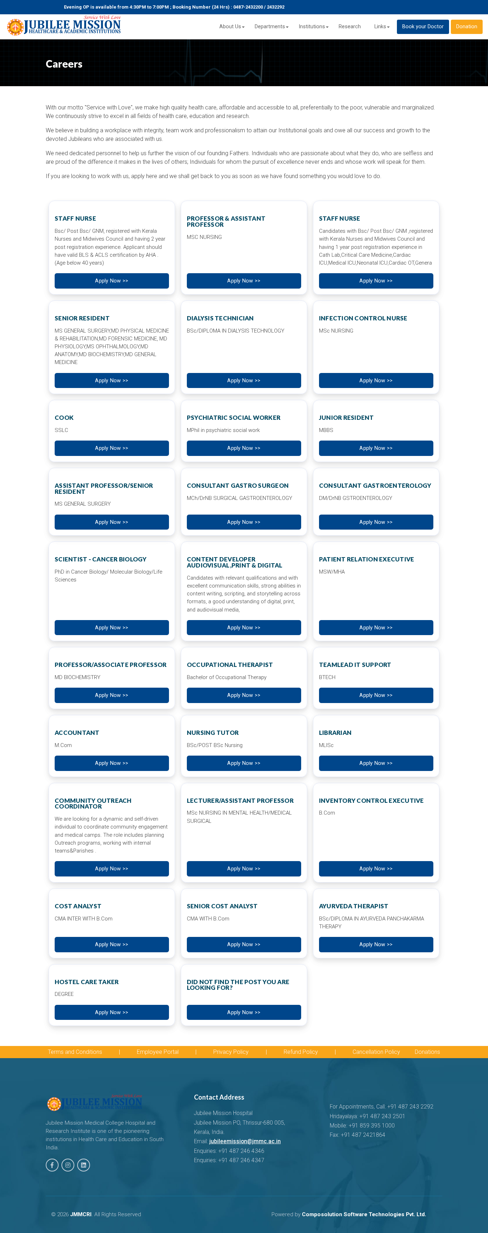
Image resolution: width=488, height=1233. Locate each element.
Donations (427, 1051)
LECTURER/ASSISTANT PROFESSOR (240, 800)
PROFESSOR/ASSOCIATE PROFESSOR (110, 664)
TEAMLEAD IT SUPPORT (355, 664)
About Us (230, 27)
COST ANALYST (78, 906)
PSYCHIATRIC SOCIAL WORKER (233, 417)
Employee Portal (158, 1051)
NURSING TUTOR (213, 732)
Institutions (312, 27)
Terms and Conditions (75, 1051)
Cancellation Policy (376, 1051)
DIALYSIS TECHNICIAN (220, 318)
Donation (466, 27)
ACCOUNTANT (77, 732)
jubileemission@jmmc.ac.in (245, 1141)
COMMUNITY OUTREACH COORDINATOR (93, 803)
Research (350, 27)
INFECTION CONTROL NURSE (363, 318)
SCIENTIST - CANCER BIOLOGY (101, 559)
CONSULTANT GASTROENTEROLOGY (375, 485)
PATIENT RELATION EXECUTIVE (366, 559)
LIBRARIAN (335, 732)
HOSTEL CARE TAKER (87, 982)
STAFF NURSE (75, 218)
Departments (270, 27)
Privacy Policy (231, 1051)
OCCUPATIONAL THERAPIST (230, 664)
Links (380, 27)
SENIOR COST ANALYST (222, 906)
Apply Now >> (111, 280)
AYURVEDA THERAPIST (354, 906)
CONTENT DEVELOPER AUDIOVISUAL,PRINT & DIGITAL (235, 562)
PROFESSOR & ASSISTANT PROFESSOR (226, 221)
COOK (64, 417)
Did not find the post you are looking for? (238, 985)
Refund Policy (301, 1051)
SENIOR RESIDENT (82, 318)
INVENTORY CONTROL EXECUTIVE (371, 800)
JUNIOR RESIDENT (346, 417)
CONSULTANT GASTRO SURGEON (238, 485)
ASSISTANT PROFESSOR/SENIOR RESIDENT (104, 488)
